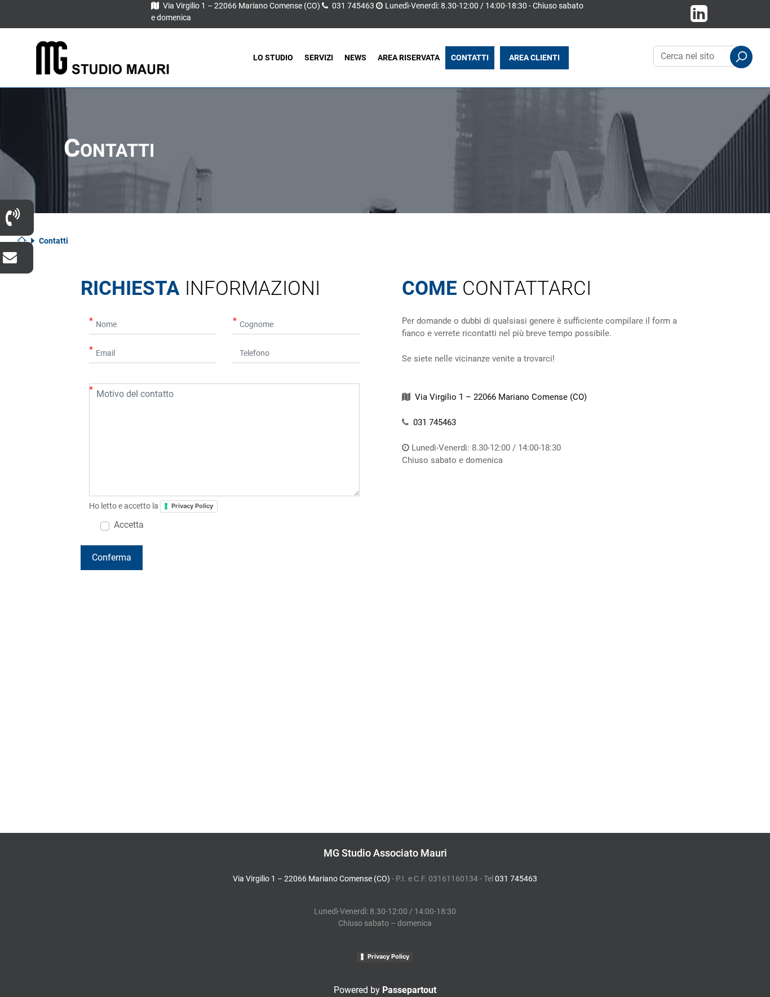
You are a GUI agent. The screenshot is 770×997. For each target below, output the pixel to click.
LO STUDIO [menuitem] (273, 57)
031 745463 (353, 5)
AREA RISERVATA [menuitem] (409, 57)
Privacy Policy (192, 506)
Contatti (53, 240)
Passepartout (409, 990)
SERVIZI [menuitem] (318, 57)
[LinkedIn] (699, 17)
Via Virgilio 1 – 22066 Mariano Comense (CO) (241, 5)
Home (25, 241)
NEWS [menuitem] (355, 57)
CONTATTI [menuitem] (470, 57)
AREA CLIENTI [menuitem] (534, 57)
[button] (741, 57)
